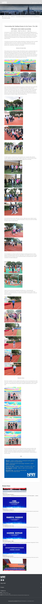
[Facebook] (1, 580)
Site (30, 30)
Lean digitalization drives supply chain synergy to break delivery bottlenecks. (8, 532)
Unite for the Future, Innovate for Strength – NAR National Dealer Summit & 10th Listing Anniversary (8, 500)
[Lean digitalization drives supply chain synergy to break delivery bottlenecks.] (14, 529)
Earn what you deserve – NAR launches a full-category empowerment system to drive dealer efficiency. (8, 547)
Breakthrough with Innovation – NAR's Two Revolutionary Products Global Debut (8, 562)
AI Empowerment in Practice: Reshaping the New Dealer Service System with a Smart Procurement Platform (8, 516)
